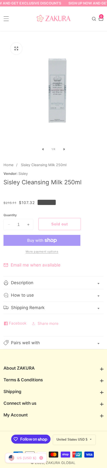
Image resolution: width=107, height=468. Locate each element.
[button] (53, 343)
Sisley (23, 173)
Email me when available (35, 264)
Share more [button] (48, 323)
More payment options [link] (42, 251)
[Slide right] (64, 149)
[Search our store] (94, 19)
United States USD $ (72, 439)
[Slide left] (42, 149)
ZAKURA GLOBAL (60, 463)
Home (8, 165)
